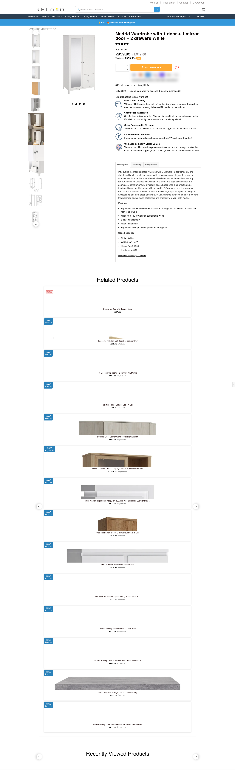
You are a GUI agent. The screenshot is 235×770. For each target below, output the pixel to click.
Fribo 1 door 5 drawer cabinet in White (117, 564)
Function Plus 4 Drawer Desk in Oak (117, 404)
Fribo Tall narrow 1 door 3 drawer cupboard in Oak (117, 532)
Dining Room (89, 16)
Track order (169, 2)
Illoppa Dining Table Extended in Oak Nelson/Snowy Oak (117, 724)
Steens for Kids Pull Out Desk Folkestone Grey (118, 340)
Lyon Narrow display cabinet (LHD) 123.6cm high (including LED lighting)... (117, 500)
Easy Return (151, 164)
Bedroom (32, 16)
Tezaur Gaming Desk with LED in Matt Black (118, 628)
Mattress (56, 16)
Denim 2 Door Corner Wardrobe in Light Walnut (117, 436)
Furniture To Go (46, 29)
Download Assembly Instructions (132, 255)
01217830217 (198, 16)
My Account (198, 2)
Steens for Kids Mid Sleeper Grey (117, 309)
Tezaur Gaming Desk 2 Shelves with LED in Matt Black (117, 660)
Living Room (71, 16)
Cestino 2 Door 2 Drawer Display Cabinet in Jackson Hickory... (117, 468)
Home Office (107, 16)
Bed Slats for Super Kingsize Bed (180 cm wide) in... (117, 596)
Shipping (136, 164)
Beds (44, 16)
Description (122, 164)
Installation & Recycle (128, 16)
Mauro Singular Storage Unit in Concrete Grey (117, 692)
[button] (122, 43)
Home (31, 29)
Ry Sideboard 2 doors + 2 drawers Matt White (117, 372)
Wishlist (153, 2)
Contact (183, 2)
